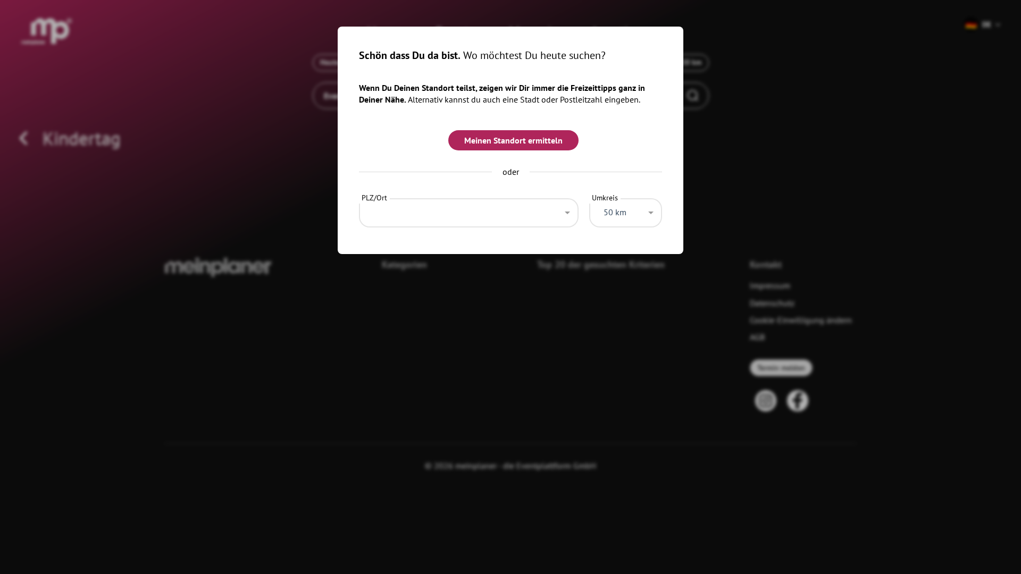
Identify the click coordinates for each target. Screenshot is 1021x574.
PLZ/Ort (374, 197)
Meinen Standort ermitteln (513, 140)
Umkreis (605, 197)
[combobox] (469, 210)
